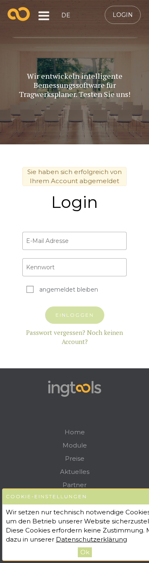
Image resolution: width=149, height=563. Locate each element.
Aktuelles (74, 472)
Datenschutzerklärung (91, 539)
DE (65, 15)
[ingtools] (18, 14)
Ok (84, 552)
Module (74, 445)
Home (75, 432)
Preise (74, 458)
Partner (74, 485)
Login (123, 15)
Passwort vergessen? (55, 332)
